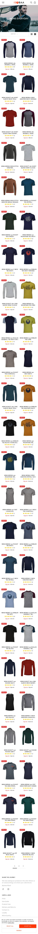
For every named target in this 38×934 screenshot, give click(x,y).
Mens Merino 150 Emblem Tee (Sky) (10, 613)
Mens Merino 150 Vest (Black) (9, 716)
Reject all (10, 926)
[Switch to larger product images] (32, 34)
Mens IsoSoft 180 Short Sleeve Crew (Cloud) (28, 167)
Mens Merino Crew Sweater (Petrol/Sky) (28, 476)
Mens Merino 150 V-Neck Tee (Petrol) (10, 579)
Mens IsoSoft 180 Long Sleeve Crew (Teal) (10, 407)
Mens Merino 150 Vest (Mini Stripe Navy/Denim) (28, 785)
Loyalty (4, 912)
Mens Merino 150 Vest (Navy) (28, 373)
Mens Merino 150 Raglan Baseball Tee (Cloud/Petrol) (28, 648)
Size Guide (5, 901)
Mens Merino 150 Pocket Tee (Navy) (10, 544)
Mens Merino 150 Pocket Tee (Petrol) (28, 201)
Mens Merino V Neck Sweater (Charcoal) (28, 716)
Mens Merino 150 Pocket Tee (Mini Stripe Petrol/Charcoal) (10, 785)
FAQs (3, 898)
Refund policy (6, 915)
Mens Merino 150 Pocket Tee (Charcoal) (10, 373)
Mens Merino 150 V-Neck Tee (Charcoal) (28, 510)
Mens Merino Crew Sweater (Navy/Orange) (28, 98)
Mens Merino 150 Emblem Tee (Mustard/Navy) (28, 407)
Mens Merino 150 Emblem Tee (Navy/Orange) (28, 270)
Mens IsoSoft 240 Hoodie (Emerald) (28, 750)
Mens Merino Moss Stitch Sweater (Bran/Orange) (9, 201)
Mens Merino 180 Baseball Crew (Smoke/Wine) (28, 132)
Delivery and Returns (9, 907)
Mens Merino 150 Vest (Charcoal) (10, 510)
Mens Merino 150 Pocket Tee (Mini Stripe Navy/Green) (28, 819)
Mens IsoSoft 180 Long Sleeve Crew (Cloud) (10, 304)
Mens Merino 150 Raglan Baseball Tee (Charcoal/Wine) (28, 613)
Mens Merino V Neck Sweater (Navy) (28, 579)
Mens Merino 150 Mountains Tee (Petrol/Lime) (9, 476)
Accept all (27, 926)
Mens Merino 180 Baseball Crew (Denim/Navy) (28, 64)
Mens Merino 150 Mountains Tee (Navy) (28, 235)
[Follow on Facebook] (3, 889)
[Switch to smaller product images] (35, 34)
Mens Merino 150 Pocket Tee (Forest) (10, 235)
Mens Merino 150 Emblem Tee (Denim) (28, 544)
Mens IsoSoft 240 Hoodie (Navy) (10, 682)
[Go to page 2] (23, 866)
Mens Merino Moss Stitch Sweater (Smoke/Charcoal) (9, 167)
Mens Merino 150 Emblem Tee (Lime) (28, 338)
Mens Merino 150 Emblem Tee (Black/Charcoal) (10, 441)
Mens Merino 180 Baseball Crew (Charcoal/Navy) (10, 64)
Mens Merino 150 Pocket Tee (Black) (10, 647)
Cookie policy (11, 922)
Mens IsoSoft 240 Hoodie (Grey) (10, 750)
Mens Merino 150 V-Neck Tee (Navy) (10, 270)
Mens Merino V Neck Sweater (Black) (28, 854)
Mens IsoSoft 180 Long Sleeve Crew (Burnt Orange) (28, 682)
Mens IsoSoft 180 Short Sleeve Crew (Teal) (10, 98)
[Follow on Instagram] (8, 889)
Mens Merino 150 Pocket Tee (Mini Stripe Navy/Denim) (10, 819)
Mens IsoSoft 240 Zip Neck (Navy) (10, 854)
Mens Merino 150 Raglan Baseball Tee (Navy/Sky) (10, 338)
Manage (19, 930)
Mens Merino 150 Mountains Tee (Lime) (28, 304)
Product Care (6, 904)
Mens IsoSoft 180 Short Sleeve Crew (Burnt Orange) (10, 132)
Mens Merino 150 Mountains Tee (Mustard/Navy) (28, 441)
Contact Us (5, 910)
